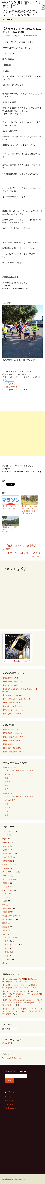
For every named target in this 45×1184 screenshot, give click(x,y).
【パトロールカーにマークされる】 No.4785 (19, 1009)
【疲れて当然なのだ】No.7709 (13, 752)
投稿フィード (10, 1101)
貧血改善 (5, 927)
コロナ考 (5, 868)
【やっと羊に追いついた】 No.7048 (16, 699)
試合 (6, 778)
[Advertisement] (22, 433)
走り (18, 36)
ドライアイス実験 (9, 879)
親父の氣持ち (7, 919)
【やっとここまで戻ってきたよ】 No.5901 (25, 554)
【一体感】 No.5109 (10, 985)
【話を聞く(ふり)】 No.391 (12, 706)
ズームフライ (10, 774)
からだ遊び (6, 857)
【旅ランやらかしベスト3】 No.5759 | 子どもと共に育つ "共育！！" (22, 1011)
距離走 (7, 959)
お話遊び (5, 850)
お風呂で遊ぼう (8, 853)
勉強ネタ (5, 883)
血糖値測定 (6, 912)
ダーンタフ (6, 876)
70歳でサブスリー (9, 767)
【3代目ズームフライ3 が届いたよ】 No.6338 (19, 991)
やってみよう (7, 864)
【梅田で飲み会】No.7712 (11, 703)
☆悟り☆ (5, 846)
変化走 (7, 952)
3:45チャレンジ (8, 831)
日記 (4, 901)
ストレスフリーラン (10, 872)
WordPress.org (10, 1108)
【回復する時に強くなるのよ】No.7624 (17, 1000)
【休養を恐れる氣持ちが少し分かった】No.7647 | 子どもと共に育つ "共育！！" (22, 1002)
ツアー (7, 941)
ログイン (8, 1097)
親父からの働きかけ (10, 916)
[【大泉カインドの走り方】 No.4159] (10, 500)
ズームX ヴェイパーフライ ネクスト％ (19, 770)
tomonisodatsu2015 (31, 36)
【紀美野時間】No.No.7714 (12, 682)
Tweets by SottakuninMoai (11, 1058)
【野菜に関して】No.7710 (11, 748)
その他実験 (6, 861)
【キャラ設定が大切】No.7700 (13, 979)
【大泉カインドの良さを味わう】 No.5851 (10, 529)
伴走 (6, 785)
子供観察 (5, 887)
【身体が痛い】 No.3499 (11, 695)
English (4, 839)
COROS (5, 835)
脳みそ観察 (6, 908)
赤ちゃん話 (6, 930)
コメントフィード (11, 1104)
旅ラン (7, 782)
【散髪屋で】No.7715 (10, 678)
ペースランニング (11, 945)
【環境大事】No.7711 (10, 744)
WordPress (6, 842)
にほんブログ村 (11, 386)
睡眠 (4, 905)
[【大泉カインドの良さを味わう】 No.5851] (10, 521)
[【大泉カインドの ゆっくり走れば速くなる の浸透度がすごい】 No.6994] (29, 500)
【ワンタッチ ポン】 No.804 (13, 710)
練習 (6, 789)
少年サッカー (7, 890)
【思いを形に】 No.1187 (11, 714)
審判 (6, 893)
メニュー (6, 19)
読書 (4, 923)
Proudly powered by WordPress (13, 1179)
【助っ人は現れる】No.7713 (12, 685)
